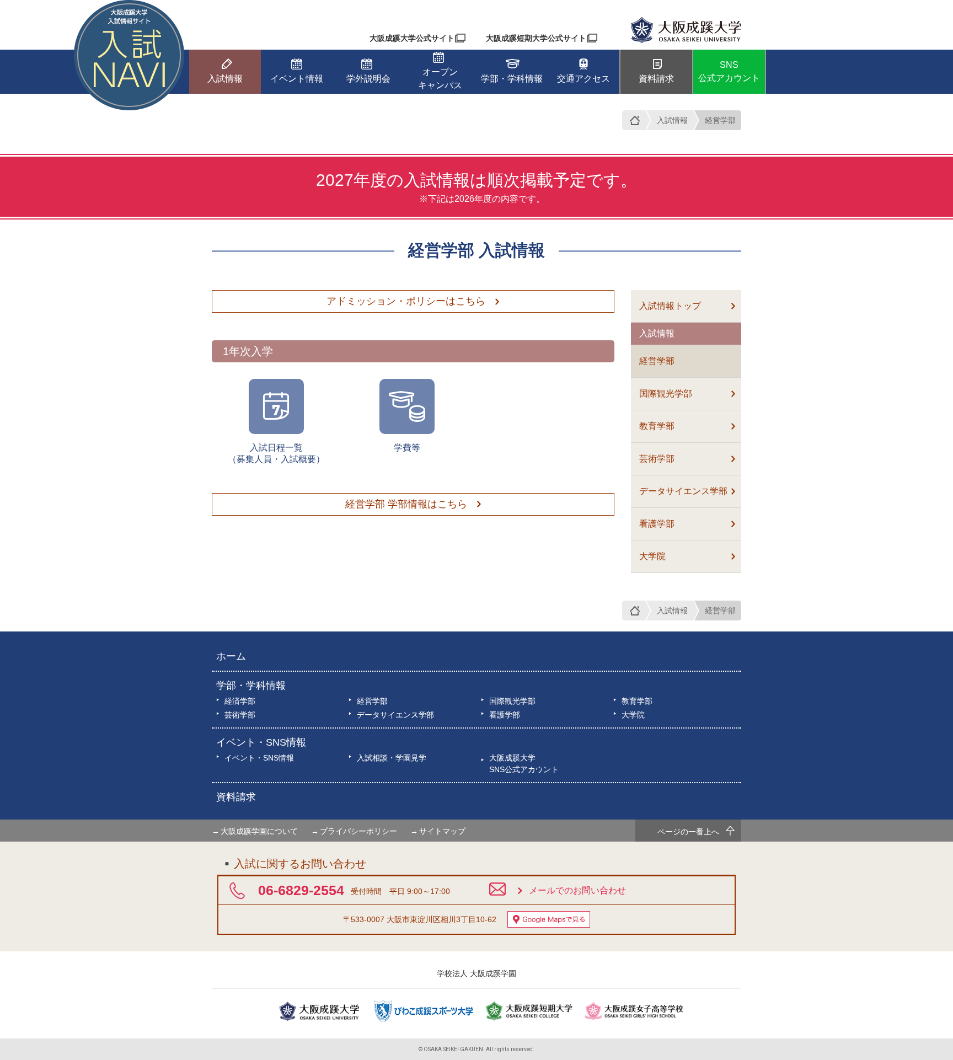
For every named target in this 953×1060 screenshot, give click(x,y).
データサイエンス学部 (683, 491)
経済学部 (239, 701)
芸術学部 (656, 458)
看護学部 (656, 523)
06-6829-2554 (301, 890)
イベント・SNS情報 (261, 742)
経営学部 (720, 120)
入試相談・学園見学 (391, 757)
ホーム (231, 656)
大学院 (652, 556)
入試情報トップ (670, 305)
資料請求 (236, 796)
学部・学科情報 (251, 685)
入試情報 (672, 120)
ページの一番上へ (688, 831)
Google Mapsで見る (548, 919)
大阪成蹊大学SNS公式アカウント (524, 763)
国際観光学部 (665, 393)
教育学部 (656, 426)
